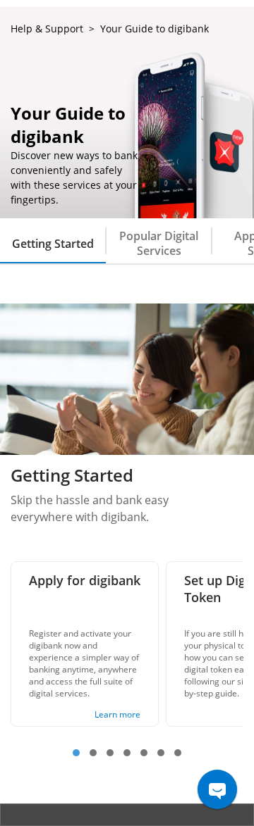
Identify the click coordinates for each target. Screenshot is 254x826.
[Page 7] (177, 752)
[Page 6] (160, 752)
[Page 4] (127, 752)
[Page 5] (143, 752)
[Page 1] (76, 752)
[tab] (53, 240)
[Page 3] (110, 752)
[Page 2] (93, 752)
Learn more (117, 714)
